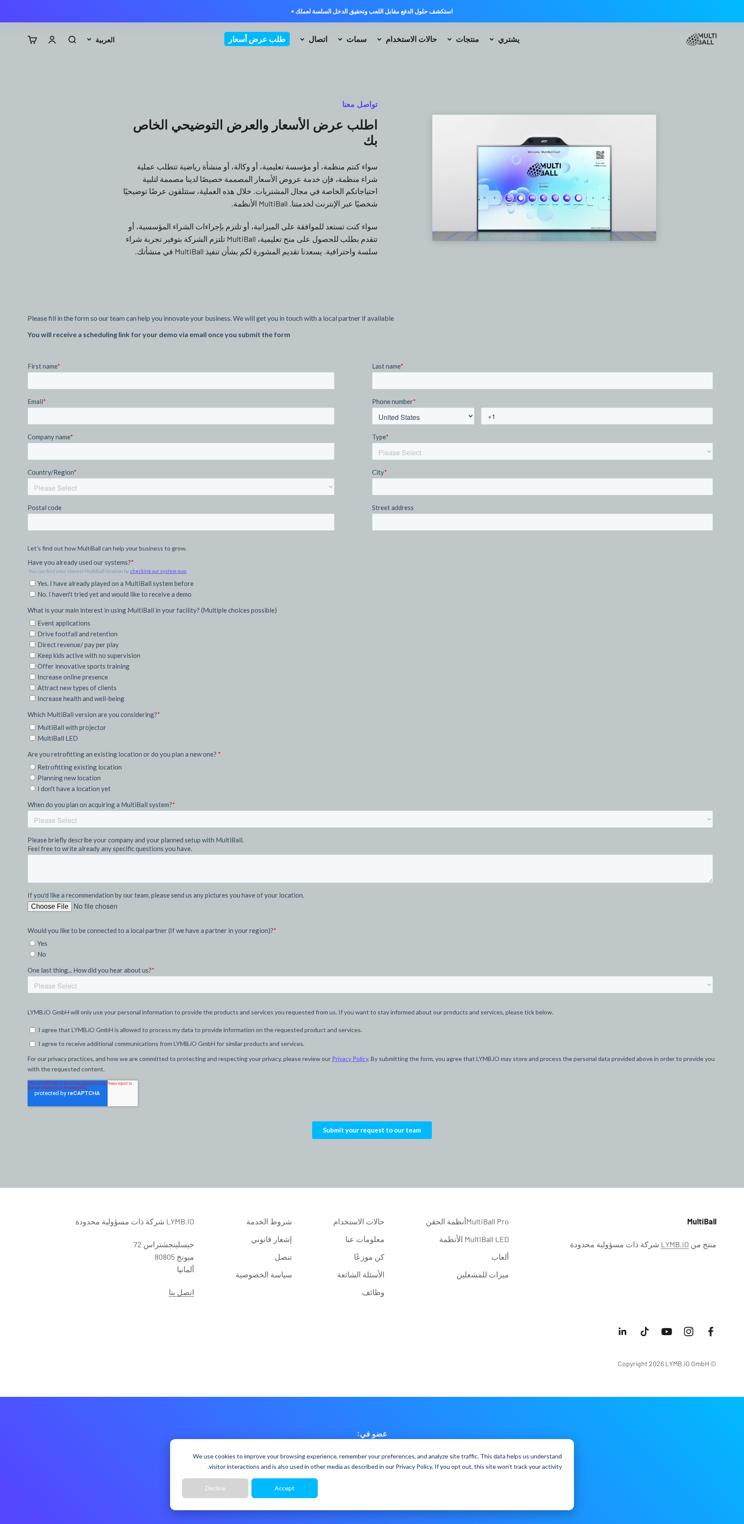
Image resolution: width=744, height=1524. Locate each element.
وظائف (373, 1292)
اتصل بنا (181, 1292)
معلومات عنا (364, 1239)
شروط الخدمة (269, 1221)
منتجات (467, 39)
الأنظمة (474, 1239)
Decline (215, 1488)
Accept (284, 1488)
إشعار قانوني (271, 1239)
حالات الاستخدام (411, 39)
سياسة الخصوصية (264, 1274)
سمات (357, 39)
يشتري (509, 39)
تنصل (283, 1256)
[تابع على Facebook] (710, 1331)
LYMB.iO (675, 1244)
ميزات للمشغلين (482, 1274)
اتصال (318, 39)
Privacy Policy (414, 1466)
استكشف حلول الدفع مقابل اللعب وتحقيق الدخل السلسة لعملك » (372, 11)
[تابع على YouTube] (667, 1331)
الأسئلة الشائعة (360, 1274)
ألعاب (500, 1256)
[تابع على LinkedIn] (623, 1331)
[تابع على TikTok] (645, 1331)
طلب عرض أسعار (257, 39)
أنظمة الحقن (467, 1221)
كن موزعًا (369, 1256)
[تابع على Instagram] (688, 1331)
